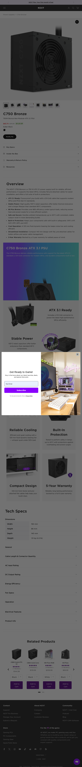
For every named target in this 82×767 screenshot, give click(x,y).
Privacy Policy (29, 395)
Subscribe (21, 390)
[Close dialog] (77, 354)
